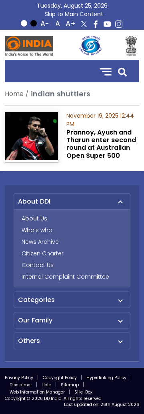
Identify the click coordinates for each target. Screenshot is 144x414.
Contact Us (38, 265)
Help (46, 385)
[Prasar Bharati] (90, 46)
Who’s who (37, 230)
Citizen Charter (43, 253)
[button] (122, 71)
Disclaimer (21, 385)
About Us (34, 218)
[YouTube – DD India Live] (107, 24)
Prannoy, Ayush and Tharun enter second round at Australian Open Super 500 (101, 144)
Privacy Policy (19, 378)
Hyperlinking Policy (106, 378)
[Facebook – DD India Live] (95, 24)
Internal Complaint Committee (65, 277)
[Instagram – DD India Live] (119, 24)
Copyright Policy (60, 378)
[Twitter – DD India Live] (84, 24)
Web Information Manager (37, 392)
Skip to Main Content (74, 14)
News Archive (40, 242)
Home (14, 93)
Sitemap (70, 385)
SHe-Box (83, 392)
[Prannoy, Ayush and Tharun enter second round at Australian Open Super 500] (31, 135)
